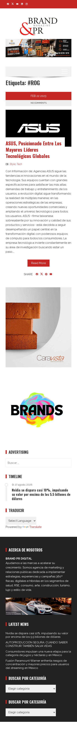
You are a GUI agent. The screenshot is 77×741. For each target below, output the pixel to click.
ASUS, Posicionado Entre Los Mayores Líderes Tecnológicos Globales (33, 149)
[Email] (51, 274)
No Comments (39, 103)
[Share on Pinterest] (46, 274)
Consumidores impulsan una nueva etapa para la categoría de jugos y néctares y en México (38, 653)
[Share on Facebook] (37, 274)
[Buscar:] (38, 462)
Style (13, 164)
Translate (35, 527)
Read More (38, 263)
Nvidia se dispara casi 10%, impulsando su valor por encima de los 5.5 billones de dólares (41, 494)
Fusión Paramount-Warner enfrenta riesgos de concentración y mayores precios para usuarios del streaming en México (37, 664)
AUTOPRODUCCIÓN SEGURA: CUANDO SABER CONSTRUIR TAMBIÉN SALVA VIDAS (37, 644)
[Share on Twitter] (41, 274)
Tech (19, 164)
